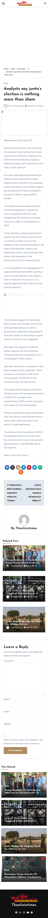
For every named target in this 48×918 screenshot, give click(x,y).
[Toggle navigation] (3, 3)
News (6, 83)
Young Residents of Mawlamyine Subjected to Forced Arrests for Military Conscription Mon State (24, 563)
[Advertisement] (24, 37)
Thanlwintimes (18, 106)
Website (7, 724)
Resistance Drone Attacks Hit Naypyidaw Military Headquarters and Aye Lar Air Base (23, 877)
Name (7, 699)
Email (7, 711)
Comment (9, 661)
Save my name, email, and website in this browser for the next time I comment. (23, 742)
